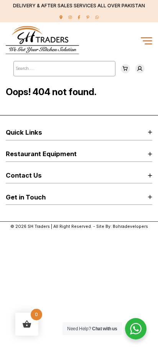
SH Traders (39, 226)
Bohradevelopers (130, 226)
